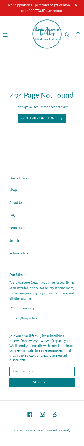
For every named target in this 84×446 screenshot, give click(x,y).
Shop (13, 190)
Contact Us (17, 228)
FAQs (13, 215)
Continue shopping (38, 118)
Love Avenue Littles (35, 430)
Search (14, 240)
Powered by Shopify (58, 430)
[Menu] (5, 34)
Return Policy (18, 253)
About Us (16, 202)
